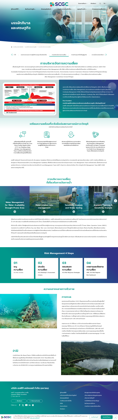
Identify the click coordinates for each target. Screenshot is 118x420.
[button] (115, 200)
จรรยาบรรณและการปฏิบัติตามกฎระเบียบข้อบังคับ (34, 55)
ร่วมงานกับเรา (82, 3)
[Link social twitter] (23, 406)
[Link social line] (33, 406)
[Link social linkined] (29, 405)
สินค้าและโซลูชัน (30, 9)
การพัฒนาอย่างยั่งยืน (64, 9)
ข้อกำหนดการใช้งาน (90, 403)
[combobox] (105, 3)
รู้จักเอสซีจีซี (14, 9)
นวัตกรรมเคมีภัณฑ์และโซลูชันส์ (68, 395)
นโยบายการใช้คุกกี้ (89, 398)
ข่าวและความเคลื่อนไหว (99, 9)
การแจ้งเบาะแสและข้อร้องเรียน (92, 406)
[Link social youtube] (26, 405)
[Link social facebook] (20, 405)
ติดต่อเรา (93, 3)
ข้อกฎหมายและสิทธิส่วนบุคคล (92, 392)
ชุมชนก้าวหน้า (81, 9)
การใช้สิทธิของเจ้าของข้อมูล (92, 401)
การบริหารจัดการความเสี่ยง (59, 55)
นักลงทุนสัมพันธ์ (46, 9)
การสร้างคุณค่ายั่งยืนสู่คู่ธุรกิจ (79, 55)
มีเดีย (61, 403)
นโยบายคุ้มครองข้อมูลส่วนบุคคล (93, 395)
